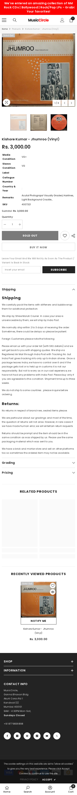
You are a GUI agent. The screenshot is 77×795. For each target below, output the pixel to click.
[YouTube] (46, 735)
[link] (20, 550)
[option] (38, 70)
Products (16, 29)
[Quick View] (53, 592)
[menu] (4, 20)
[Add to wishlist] (65, 235)
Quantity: (7, 216)
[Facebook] (7, 735)
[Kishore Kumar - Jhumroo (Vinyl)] (38, 599)
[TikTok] (37, 735)
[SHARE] (72, 235)
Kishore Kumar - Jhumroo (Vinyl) (38, 631)
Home (5, 29)
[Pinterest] (27, 735)
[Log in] (62, 20)
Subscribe (59, 270)
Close (73, 7)
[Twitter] (56, 735)
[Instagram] (17, 735)
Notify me (38, 621)
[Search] (15, 20)
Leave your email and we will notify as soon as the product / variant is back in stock (38, 260)
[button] (64, 103)
